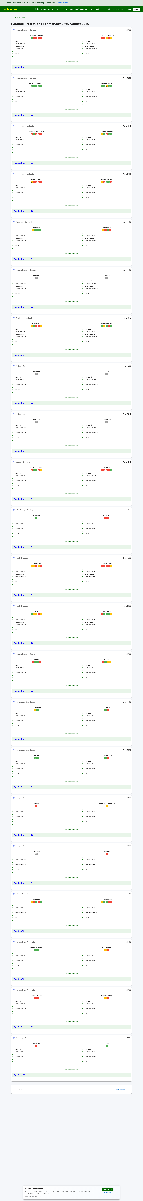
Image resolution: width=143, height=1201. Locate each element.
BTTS (56, 9)
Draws (71, 9)
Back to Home (20, 18)
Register (136, 9)
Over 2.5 (43, 9)
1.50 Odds (116, 9)
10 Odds (108, 9)
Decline (107, 1192)
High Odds (63, 9)
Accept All (107, 1189)
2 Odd (97, 9)
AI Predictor (89, 9)
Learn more (62, 3)
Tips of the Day (79, 9)
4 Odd (102, 9)
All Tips (37, 9)
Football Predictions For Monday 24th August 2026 (50, 24)
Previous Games (119, 1089)
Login (129, 9)
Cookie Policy (39, 1196)
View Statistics (73, 61)
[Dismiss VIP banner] (134, 2)
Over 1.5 (50, 9)
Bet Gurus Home (10, 9)
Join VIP (123, 9)
